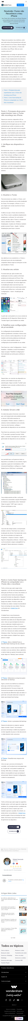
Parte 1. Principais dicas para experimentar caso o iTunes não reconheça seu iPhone (13, 92)
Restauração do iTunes (14, 849)
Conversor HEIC (19, 960)
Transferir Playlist (5, 962)
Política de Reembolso (10, 1013)
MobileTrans (14, 608)
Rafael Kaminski (18, 859)
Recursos (6, 849)
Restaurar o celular (19, 950)
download (6, 27)
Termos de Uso (20, 1011)
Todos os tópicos (5, 950)
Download (20, 5)
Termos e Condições (10, 1009)
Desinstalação (19, 1013)
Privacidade (19, 1009)
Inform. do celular (19, 955)
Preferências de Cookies (10, 1011)
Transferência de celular (21, 953)
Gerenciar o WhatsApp (6, 955)
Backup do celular (5, 953)
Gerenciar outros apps (6, 960)
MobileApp (3, 958)
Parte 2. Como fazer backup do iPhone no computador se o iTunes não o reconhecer (13, 100)
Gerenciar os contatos (20, 958)
